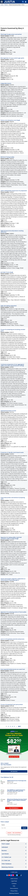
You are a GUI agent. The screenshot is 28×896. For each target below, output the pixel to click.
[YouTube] (9, 875)
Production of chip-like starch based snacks (12, 452)
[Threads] (15, 875)
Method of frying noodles (7, 157)
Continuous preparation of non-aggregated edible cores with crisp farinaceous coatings (12, 365)
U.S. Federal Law (6, 857)
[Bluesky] (17, 875)
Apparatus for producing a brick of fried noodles (13, 612)
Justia (2, 4)
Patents (6, 4)
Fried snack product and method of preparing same (13, 498)
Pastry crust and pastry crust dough (10, 120)
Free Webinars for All (7, 777)
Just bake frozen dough (7, 272)
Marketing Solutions (7, 867)
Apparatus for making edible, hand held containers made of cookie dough (11, 538)
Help (14, 886)
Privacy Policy (14, 890)
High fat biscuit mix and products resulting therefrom (12, 231)
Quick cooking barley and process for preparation (14, 190)
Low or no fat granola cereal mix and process (12, 639)
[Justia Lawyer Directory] (21, 875)
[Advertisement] (14, 15)
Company (14, 883)
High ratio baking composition (9, 305)
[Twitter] (19, 875)
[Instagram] (13, 875)
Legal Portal (14, 881)
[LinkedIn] (7, 875)
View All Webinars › (14, 808)
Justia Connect (14, 878)
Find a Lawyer (5, 822)
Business (4, 850)
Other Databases (6, 864)
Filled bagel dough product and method (11, 34)
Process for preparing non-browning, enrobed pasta (13, 330)
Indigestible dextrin (6, 83)
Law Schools (5, 854)
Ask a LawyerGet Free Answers (6, 763)
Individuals (5, 847)
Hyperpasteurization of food (8, 410)
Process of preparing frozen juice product (12, 704)
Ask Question (14, 771)
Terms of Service (14, 888)
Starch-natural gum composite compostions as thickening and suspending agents (13, 579)
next (19, 726)
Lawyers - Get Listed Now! (14, 832)
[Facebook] (11, 875)
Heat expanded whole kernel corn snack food (13, 669)
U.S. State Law (6, 860)
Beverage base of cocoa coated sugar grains (12, 58)
